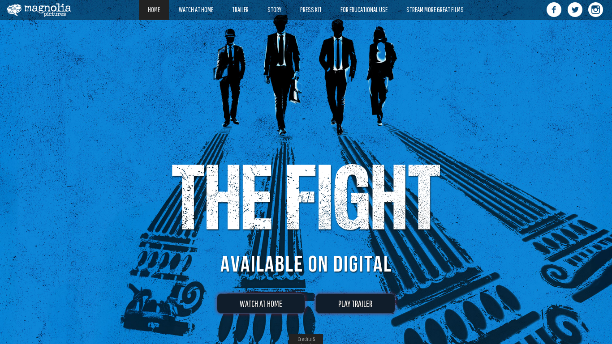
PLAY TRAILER (355, 303)
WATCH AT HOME (261, 303)
